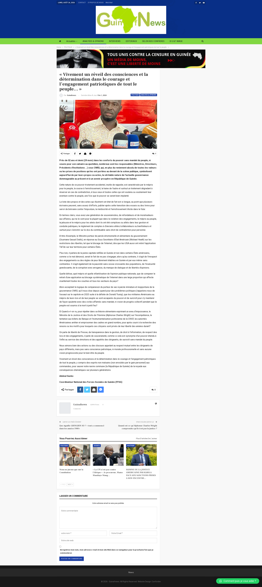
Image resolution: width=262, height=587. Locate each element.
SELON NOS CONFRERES (153, 41)
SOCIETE (97, 445)
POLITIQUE (135, 95)
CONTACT (82, 3)
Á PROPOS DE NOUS (96, 3)
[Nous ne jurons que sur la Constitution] (74, 455)
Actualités (70, 41)
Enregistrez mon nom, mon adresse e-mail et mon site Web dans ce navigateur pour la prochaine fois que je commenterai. (106, 551)
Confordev (156, 581)
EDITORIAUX (131, 41)
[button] (237, 581)
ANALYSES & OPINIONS (93, 41)
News (131, 572)
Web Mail (109, 3)
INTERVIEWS (114, 41)
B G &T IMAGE (176, 41)
